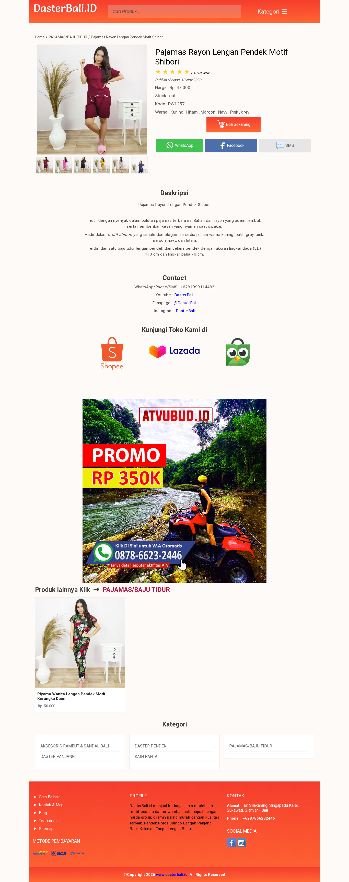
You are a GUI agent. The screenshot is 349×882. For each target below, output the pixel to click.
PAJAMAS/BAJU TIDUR (68, 37)
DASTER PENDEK (150, 746)
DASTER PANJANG (57, 756)
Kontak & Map (51, 804)
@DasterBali (185, 303)
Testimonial (49, 820)
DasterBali (183, 295)
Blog (43, 812)
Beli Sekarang (237, 124)
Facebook (235, 145)
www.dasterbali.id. (172, 874)
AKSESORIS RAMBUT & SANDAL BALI (74, 746)
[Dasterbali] (65, 11)
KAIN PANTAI (147, 756)
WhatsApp (183, 145)
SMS (289, 145)
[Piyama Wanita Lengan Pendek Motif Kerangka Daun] (80, 643)
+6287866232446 (259, 818)
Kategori (269, 11)
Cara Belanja (50, 797)
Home (40, 37)
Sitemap (46, 828)
